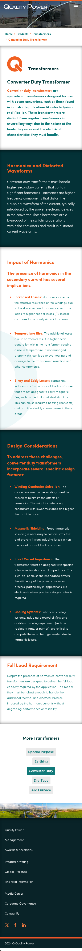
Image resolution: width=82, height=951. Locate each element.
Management (14, 840)
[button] (76, 6)
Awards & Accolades (19, 850)
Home (9, 34)
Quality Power (14, 830)
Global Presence (16, 872)
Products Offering (16, 862)
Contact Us (12, 913)
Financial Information (19, 882)
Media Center (14, 893)
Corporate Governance (20, 903)
